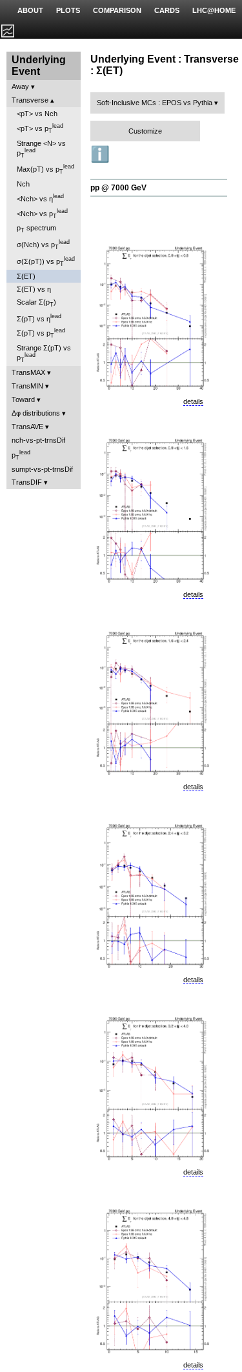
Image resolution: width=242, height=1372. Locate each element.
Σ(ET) (26, 276)
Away (20, 86)
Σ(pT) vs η (39, 318)
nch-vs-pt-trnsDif (38, 440)
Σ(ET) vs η (34, 289)
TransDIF (27, 482)
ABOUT (30, 10)
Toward (23, 399)
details (193, 401)
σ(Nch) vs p (43, 244)
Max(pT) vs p (45, 169)
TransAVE (27, 426)
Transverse (30, 100)
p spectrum (36, 229)
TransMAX (28, 372)
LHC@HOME (214, 10)
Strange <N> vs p (41, 149)
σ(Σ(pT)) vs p (46, 261)
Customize (145, 131)
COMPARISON (117, 10)
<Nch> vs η (40, 198)
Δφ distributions (36, 413)
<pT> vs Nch (37, 113)
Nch (23, 184)
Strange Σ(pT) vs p (44, 353)
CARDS (166, 10)
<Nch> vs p (42, 213)
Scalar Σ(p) (36, 303)
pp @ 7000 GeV (118, 187)
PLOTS (68, 10)
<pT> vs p (40, 128)
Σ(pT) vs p (41, 333)
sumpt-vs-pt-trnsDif (42, 469)
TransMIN (27, 386)
